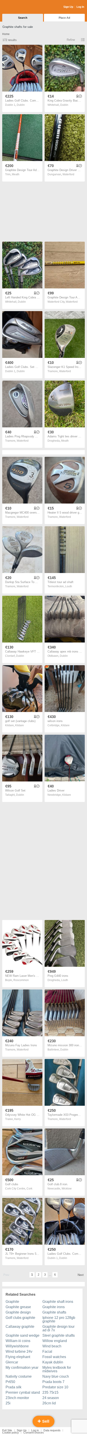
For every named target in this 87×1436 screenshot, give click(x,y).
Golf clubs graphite (20, 1318)
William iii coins (18, 1341)
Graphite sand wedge (22, 1335)
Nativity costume (19, 1376)
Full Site (7, 1430)
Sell (45, 1421)
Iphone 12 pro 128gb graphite (58, 1319)
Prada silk (13, 1387)
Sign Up (68, 6)
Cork (29, 1188)
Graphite (12, 1301)
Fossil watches (54, 1357)
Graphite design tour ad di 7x (58, 1328)
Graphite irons (53, 1307)
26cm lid (49, 1403)
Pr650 (10, 1382)
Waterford (68, 174)
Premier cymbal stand (23, 1392)
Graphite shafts (54, 1312)
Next (81, 1275)
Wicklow (67, 1188)
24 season (50, 1398)
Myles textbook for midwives (56, 1369)
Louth (68, 586)
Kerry (17, 1119)
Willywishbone (17, 1346)
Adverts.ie (19, 7)
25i (8, 1403)
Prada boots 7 (53, 1382)
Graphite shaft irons (57, 1301)
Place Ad (64, 17)
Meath (15, 174)
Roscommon (21, 980)
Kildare (19, 725)
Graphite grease (18, 1307)
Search (22, 17)
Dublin (21, 104)
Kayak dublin (52, 1362)
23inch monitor (17, 1398)
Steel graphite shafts (58, 1335)
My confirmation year (22, 1367)
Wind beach (51, 1346)
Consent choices (33, 1432)
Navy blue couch (55, 1376)
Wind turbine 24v (19, 1351)
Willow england (54, 1341)
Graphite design (18, 1312)
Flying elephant (18, 1357)
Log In (80, 6)
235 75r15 (50, 1392)
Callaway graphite (20, 1326)
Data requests (52, 1430)
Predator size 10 (55, 1387)
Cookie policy (10, 1432)
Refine (71, 39)
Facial (47, 1351)
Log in (35, 1430)
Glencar (12, 1362)
